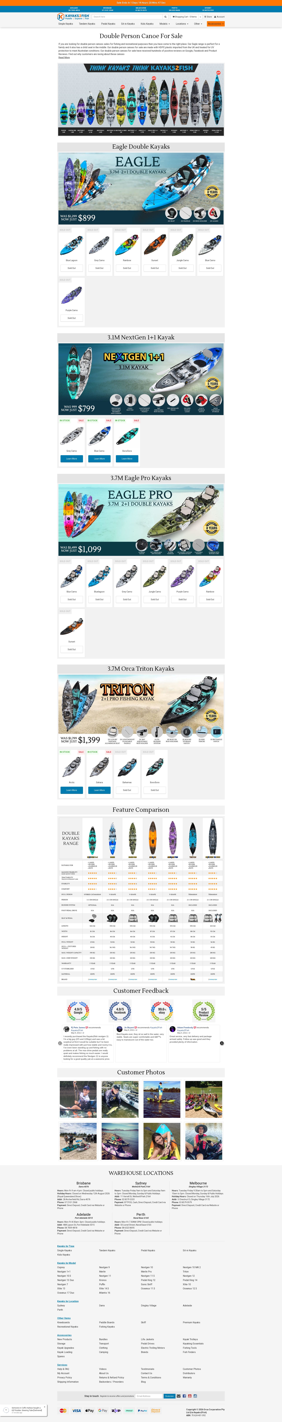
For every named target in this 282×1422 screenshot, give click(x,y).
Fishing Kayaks (107, 1326)
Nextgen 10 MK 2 (192, 1267)
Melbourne (198, 1183)
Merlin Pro (146, 1271)
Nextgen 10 (147, 1267)
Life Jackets (147, 1339)
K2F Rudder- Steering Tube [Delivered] (24, 1410)
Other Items (64, 1318)
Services (62, 1365)
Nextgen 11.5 (148, 1275)
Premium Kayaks (191, 1322)
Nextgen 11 (105, 1275)
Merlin (102, 1271)
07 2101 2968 (71, 1202)
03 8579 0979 (185, 1202)
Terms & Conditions (151, 1377)
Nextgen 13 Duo (65, 1280)
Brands (144, 1352)
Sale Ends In (141, 2)
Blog (143, 1381)
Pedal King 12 (148, 1280)
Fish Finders (189, 1352)
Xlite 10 (187, 1284)
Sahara (99, 782)
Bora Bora (127, 451)
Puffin (102, 1284)
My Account (63, 1373)
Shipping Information (68, 1381)
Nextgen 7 (62, 1284)
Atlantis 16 (104, 1292)
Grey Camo (99, 260)
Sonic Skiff (146, 1284)
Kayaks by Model (66, 1263)
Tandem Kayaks (87, 23)
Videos (102, 1369)
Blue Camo (210, 260)
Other (197, 23)
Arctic (71, 782)
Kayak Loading (64, 1352)
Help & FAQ (63, 1369)
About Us (104, 1373)
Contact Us (146, 1373)
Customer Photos (192, 1369)
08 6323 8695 (128, 1228)
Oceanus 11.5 (148, 1288)
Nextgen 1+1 (63, 1271)
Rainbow (127, 260)
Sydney (141, 1183)
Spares (61, 1356)
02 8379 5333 (128, 1199)
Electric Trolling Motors (153, 1347)
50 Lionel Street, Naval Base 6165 (135, 1225)
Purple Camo (72, 310)
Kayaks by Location (68, 1301)
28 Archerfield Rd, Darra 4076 (76, 1199)
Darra (102, 1305)
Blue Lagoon (71, 260)
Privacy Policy (64, 1377)
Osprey (61, 1267)
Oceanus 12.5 (190, 1288)
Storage (61, 1343)
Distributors (189, 1373)
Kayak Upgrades (65, 1347)
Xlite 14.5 (104, 1288)
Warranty (187, 1377)
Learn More (71, 459)
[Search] (165, 16)
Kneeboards (63, 1322)
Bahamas (127, 782)
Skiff (143, 1322)
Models (163, 23)
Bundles (103, 1339)
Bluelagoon (99, 592)
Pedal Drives (147, 1343)
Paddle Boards (106, 1322)
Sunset (154, 260)
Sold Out (72, 268)
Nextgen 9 (104, 1267)
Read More (64, 57)
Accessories (214, 23)
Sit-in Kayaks (128, 23)
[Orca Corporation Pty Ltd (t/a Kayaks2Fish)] (73, 17)
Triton (186, 1271)
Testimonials (147, 1369)
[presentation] (60, 1043)
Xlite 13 (61, 1288)
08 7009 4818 (71, 1228)
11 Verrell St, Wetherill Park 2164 (135, 1196)
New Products (64, 1339)
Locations (181, 23)
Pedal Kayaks (108, 23)
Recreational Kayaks (67, 1326)
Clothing (103, 1347)
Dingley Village (148, 1305)
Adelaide (84, 1214)
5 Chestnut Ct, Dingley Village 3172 (194, 1199)
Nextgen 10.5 (64, 1275)
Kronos (102, 1280)
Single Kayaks (65, 23)
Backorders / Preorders (111, 1381)
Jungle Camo (182, 260)
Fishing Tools (190, 1347)
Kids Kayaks (147, 23)
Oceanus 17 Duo (65, 1292)
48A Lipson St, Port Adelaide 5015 (79, 1225)
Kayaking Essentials (193, 1343)
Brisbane (84, 1183)
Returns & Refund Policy (111, 1377)
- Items (186, 17)
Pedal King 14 (190, 1280)
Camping (103, 1352)
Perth (140, 1214)
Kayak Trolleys (190, 1339)
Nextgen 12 (189, 1275)
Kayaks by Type (65, 1246)
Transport (104, 1343)
